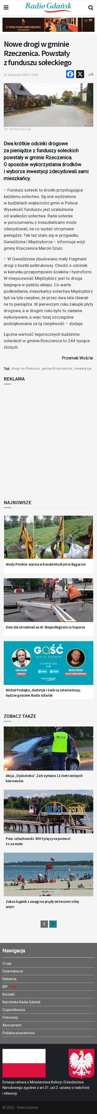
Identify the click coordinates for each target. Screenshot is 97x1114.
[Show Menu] (6, 7)
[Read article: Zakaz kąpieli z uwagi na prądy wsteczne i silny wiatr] (48, 878)
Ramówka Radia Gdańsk (21, 1002)
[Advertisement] (48, 440)
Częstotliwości (13, 1010)
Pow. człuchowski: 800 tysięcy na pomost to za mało (38, 841)
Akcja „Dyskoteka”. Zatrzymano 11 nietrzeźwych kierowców (44, 778)
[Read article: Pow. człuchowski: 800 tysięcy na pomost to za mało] (48, 815)
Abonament (11, 1025)
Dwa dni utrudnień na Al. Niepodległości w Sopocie (45, 627)
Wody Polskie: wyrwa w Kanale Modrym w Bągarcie (45, 564)
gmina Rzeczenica (57, 368)
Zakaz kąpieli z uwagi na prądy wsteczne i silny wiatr (42, 904)
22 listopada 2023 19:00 (21, 75)
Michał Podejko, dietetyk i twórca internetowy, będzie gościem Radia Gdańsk (43, 693)
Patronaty (10, 1017)
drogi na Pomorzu (26, 368)
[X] (80, 74)
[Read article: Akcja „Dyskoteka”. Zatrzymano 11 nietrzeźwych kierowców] (48, 752)
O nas (6, 964)
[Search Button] (90, 7)
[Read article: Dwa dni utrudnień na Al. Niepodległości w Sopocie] (48, 603)
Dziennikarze (12, 971)
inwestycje (83, 368)
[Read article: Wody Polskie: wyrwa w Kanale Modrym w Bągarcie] (48, 540)
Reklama (9, 979)
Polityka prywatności (18, 1033)
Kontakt (8, 994)
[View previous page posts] (44, 924)
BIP (5, 987)
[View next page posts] (53, 924)
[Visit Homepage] (48, 8)
